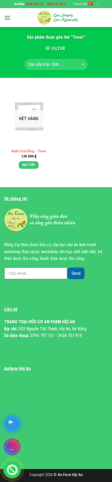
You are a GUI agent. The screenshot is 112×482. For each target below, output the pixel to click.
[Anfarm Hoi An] (59, 17)
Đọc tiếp (29, 165)
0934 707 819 (56, 4)
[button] (7, 17)
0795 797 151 (35, 4)
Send (75, 273)
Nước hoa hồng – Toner (28, 151)
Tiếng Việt (80, 4)
